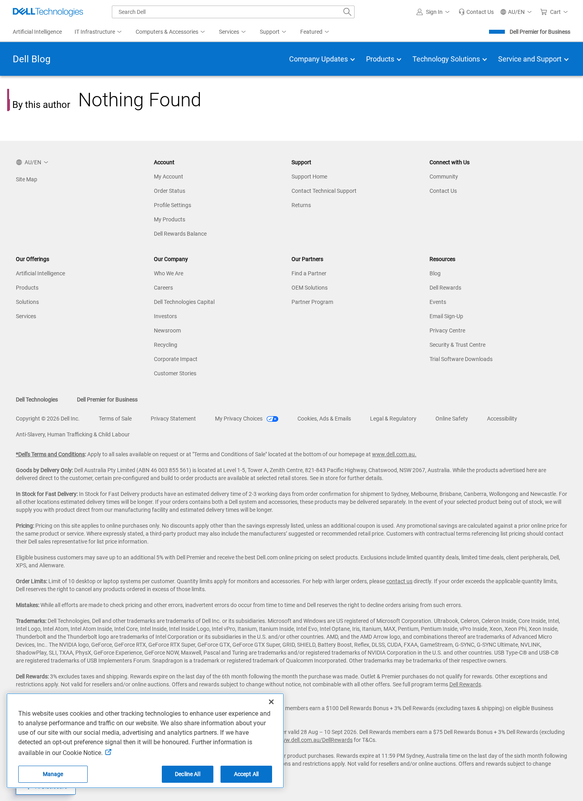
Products (27, 287)
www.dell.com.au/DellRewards (315, 740)
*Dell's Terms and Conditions (50, 454)
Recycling (165, 345)
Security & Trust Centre (457, 345)
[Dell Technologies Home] (48, 12)
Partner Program (312, 302)
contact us (399, 581)
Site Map (26, 179)
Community (444, 176)
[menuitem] (98, 32)
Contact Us (443, 191)
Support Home (309, 176)
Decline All (187, 774)
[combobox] (233, 12)
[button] (434, 12)
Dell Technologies (37, 399)
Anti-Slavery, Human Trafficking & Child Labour (73, 434)
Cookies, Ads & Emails (324, 418)
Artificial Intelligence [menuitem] (37, 32)
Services (26, 316)
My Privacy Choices (239, 418)
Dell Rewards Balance (180, 234)
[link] (476, 12)
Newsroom (167, 330)
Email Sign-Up (446, 316)
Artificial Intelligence (40, 273)
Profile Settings (172, 205)
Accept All (246, 774)
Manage (53, 774)
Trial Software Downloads (461, 359)
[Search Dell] (347, 12)
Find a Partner (309, 273)
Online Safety (451, 418)
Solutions (27, 302)
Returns (301, 205)
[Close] (271, 702)
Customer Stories (175, 373)
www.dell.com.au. (394, 454)
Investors (165, 316)
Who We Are (168, 273)
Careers (163, 287)
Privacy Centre (447, 330)
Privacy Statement (173, 418)
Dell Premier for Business (540, 32)
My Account (168, 176)
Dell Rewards (445, 287)
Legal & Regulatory (393, 418)
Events (438, 302)
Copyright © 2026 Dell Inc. (48, 418)
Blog (435, 273)
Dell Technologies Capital (184, 302)
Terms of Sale (115, 418)
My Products (169, 219)
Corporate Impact (176, 359)
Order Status (169, 191)
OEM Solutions (310, 287)
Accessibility (502, 418)
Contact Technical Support (324, 191)
